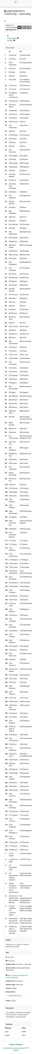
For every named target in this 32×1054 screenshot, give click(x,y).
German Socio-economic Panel (13, 1048)
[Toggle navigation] (15, 2)
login (12, 944)
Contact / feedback (16, 1044)
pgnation (10, 40)
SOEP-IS (13, 1001)
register (18, 944)
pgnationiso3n (12, 38)
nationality (11, 961)
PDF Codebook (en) (15, 995)
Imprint (16, 1050)
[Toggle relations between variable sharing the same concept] (19, 27)
